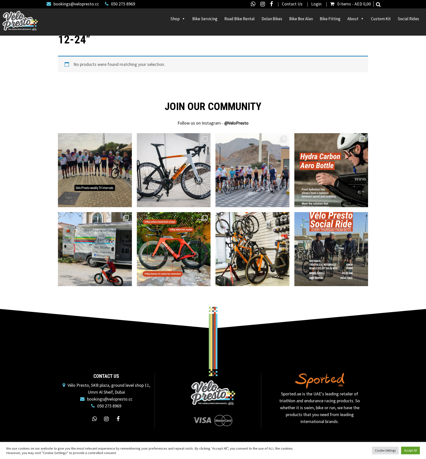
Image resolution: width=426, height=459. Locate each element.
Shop (175, 18)
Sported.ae (291, 394)
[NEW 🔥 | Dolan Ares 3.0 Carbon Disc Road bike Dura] (174, 170)
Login (316, 4)
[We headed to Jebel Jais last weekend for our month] (252, 170)
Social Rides (408, 18)
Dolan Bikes (272, 18)
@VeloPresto (236, 123)
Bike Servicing (204, 18)
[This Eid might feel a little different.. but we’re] (95, 249)
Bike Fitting (330, 18)
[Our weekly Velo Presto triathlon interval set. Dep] (95, 170)
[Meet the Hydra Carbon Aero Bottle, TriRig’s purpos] (331, 170)
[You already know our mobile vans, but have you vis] (252, 249)
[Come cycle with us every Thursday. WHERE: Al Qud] (331, 249)
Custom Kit (381, 18)
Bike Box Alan (301, 18)
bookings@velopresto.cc (76, 4)
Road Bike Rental (239, 18)
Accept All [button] (410, 450)
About (352, 18)
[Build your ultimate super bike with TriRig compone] (174, 249)
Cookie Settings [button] (385, 450)
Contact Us (292, 4)
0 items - (354, 4)
